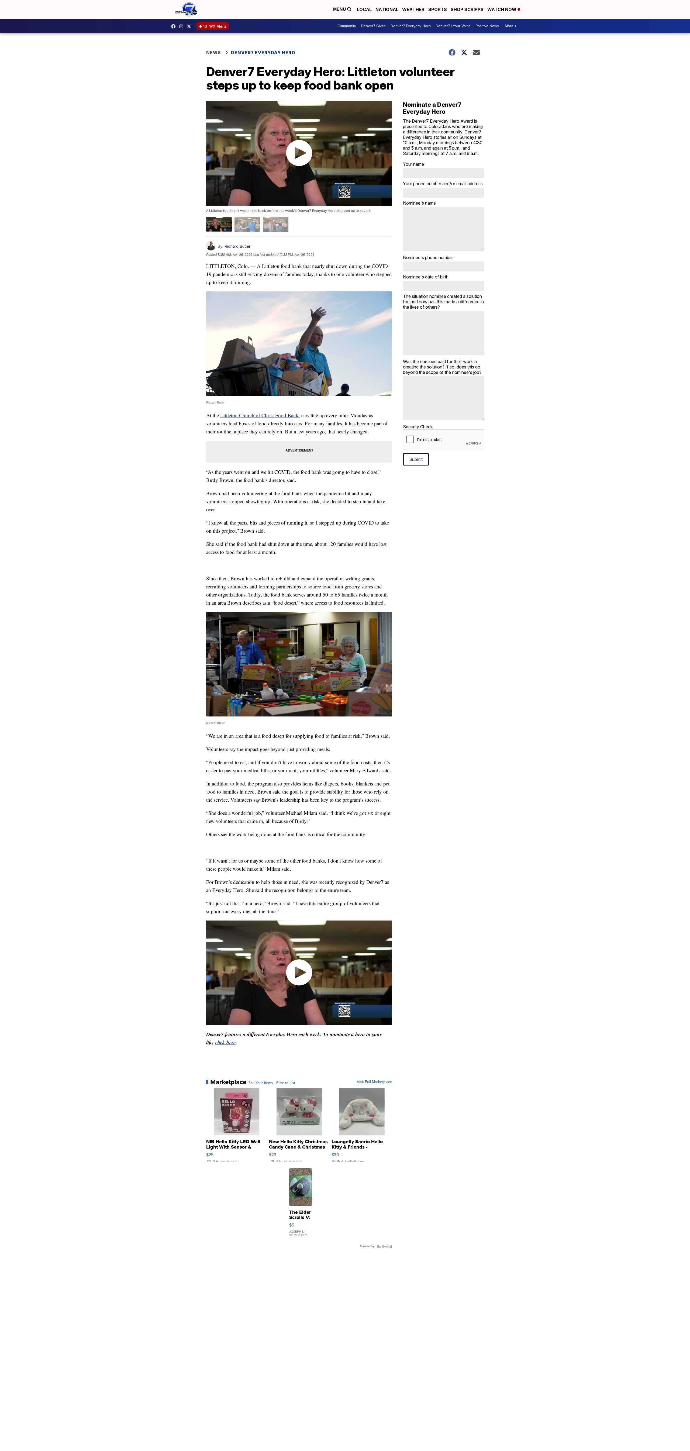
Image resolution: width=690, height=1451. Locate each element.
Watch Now (502, 9)
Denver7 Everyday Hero (411, 26)
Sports (437, 9)
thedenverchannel (182, 26)
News (213, 52)
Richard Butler (237, 246)
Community (346, 26)
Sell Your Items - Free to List (272, 1083)
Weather (413, 9)
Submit (416, 459)
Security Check (418, 426)
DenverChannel (190, 26)
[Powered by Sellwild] (384, 1246)
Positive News (487, 26)
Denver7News (174, 26)
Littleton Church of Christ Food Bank (259, 415)
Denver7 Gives (373, 26)
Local (364, 9)
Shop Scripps (467, 9)
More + (510, 26)
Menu (340, 9)
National (386, 9)
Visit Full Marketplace (374, 1082)
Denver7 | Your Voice (453, 26)
